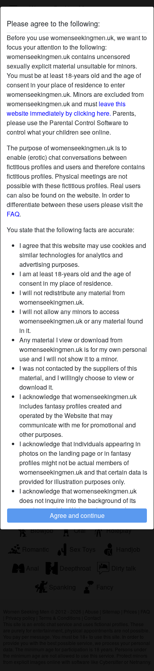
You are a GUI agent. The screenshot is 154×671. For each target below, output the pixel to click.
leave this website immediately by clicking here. (66, 108)
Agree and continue (77, 515)
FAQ (13, 213)
